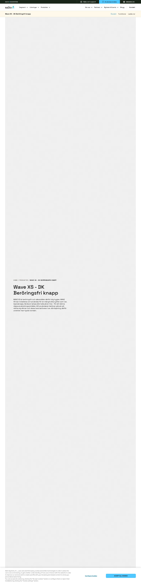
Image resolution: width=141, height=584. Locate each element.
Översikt (113, 14)
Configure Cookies (91, 576)
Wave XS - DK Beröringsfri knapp (18, 14)
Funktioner (122, 14)
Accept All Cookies (120, 576)
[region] (70, 576)
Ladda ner (131, 14)
